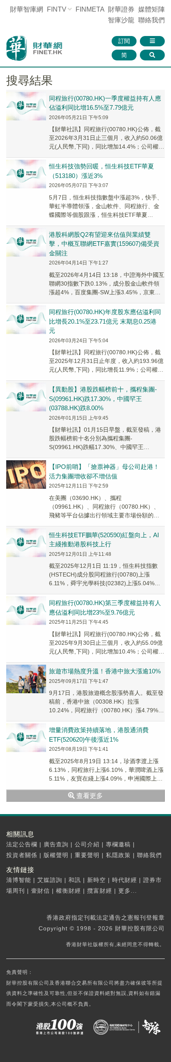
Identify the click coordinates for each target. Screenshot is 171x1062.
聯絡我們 (151, 20)
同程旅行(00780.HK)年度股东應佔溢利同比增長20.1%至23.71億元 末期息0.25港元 (105, 321)
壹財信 (40, 890)
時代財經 (124, 880)
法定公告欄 (21, 844)
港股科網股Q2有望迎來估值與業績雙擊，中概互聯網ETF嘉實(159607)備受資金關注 (104, 244)
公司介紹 (87, 844)
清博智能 (18, 880)
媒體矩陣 (151, 9)
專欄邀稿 (118, 844)
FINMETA (90, 9)
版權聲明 (56, 855)
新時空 (96, 880)
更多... (127, 890)
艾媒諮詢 (49, 880)
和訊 (74, 880)
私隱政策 (118, 855)
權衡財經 (68, 890)
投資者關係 (21, 855)
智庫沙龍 (121, 20)
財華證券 (121, 9)
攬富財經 (99, 890)
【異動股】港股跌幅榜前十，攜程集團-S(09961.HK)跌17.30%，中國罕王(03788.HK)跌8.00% (103, 398)
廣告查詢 (56, 844)
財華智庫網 (26, 9)
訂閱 (124, 41)
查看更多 (89, 795)
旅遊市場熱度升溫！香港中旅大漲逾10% (105, 671)
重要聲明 (87, 855)
